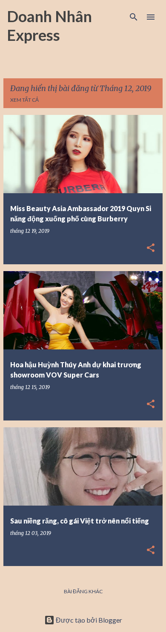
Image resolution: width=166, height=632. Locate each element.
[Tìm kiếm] (134, 17)
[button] (151, 248)
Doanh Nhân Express (49, 25)
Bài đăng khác (83, 591)
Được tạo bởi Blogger (88, 620)
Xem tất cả (24, 100)
